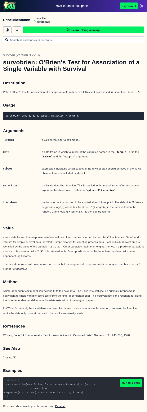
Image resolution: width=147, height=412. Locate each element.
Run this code (131, 382)
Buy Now (127, 5)
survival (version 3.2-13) (21, 55)
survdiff (9, 357)
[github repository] (17, 29)
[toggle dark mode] (7, 29)
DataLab (60, 406)
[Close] (141, 6)
